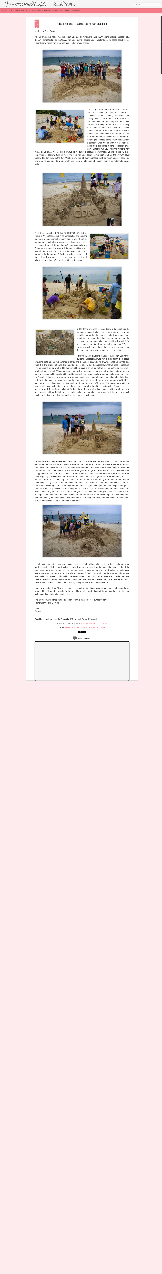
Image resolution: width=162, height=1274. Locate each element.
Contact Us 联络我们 (72, 10)
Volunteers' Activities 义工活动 (84, 627)
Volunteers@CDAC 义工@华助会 (94, 623)
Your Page (101, 627)
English (68, 627)
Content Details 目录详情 (52, 10)
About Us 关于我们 (33, 10)
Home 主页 (19, 10)
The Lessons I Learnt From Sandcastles (82, 23)
